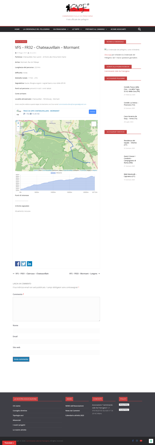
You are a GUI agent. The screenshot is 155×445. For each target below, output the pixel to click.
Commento (18, 294)
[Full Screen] (18, 130)
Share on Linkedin (29, 263)
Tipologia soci (18, 415)
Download (92, 111)
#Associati (17, 420)
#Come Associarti (118, 29)
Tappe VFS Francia (21, 41)
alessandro (32, 53)
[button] (67, 29)
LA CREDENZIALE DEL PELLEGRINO (36, 29)
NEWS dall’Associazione (74, 406)
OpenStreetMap (47, 170)
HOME (17, 29)
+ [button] (18, 123)
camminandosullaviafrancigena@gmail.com (72, 104)
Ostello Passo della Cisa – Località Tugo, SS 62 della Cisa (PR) (132, 89)
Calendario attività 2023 (74, 415)
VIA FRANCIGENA (59, 29)
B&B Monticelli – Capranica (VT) (130, 175)
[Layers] (93, 123)
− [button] (18, 126)
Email (15, 336)
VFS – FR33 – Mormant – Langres (83, 273)
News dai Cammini (72, 411)
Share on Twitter (23, 263)
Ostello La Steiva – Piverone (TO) (131, 104)
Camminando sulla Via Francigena (77, 16)
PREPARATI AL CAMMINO (95, 29)
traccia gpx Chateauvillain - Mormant (41, 111)
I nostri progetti (19, 425)
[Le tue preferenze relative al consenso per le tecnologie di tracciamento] (151, 441)
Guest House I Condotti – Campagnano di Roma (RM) (130, 159)
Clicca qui (108, 55)
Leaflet (36, 170)
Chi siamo (16, 406)
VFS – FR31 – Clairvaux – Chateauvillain (32, 273)
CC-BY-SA (83, 170)
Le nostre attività (19, 430)
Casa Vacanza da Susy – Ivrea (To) (130, 117)
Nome (15, 325)
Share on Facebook (17, 263)
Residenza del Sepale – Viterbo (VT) (130, 142)
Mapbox (95, 170)
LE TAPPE (75, 29)
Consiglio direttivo (20, 411)
